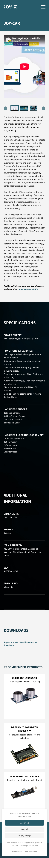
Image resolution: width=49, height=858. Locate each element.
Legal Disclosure (30, 851)
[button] (14, 108)
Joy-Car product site (28, 289)
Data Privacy (17, 851)
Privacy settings (24, 835)
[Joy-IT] (10, 7)
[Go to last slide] (5, 108)
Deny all (24, 829)
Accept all (24, 822)
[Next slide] (43, 108)
